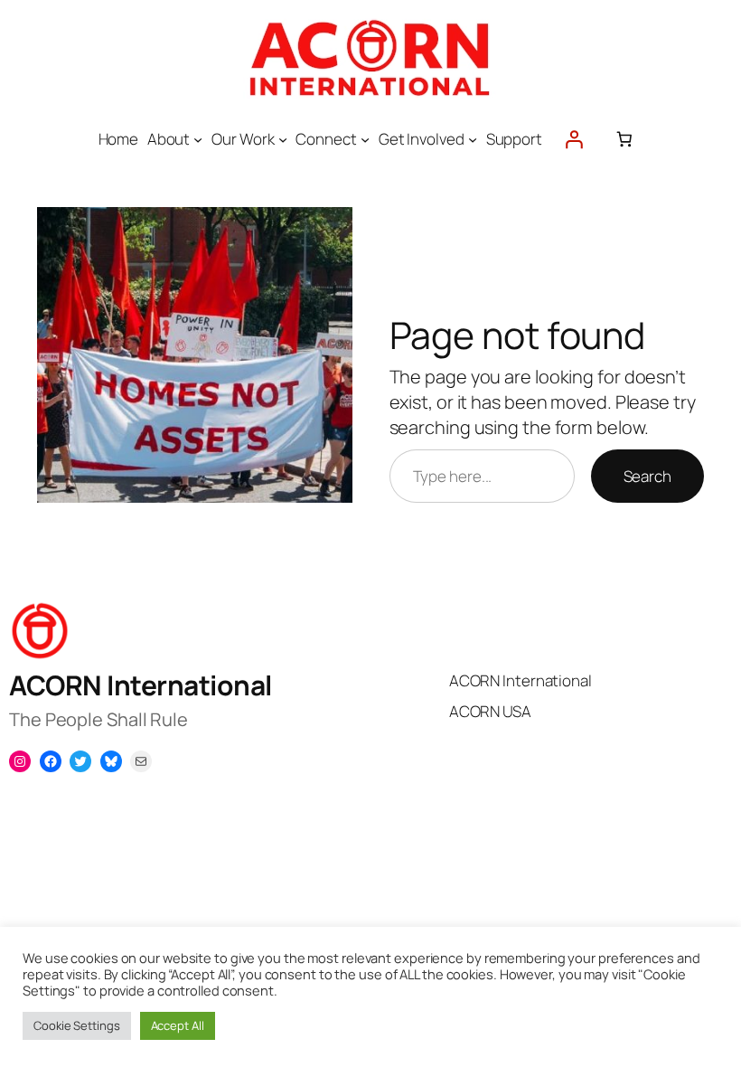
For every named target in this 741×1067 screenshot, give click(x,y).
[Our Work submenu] (282, 138)
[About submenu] (197, 138)
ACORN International (140, 684)
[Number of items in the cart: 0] (624, 138)
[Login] (573, 139)
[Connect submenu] (365, 138)
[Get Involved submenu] (472, 138)
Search (647, 476)
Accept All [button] (177, 1025)
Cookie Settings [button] (76, 1025)
